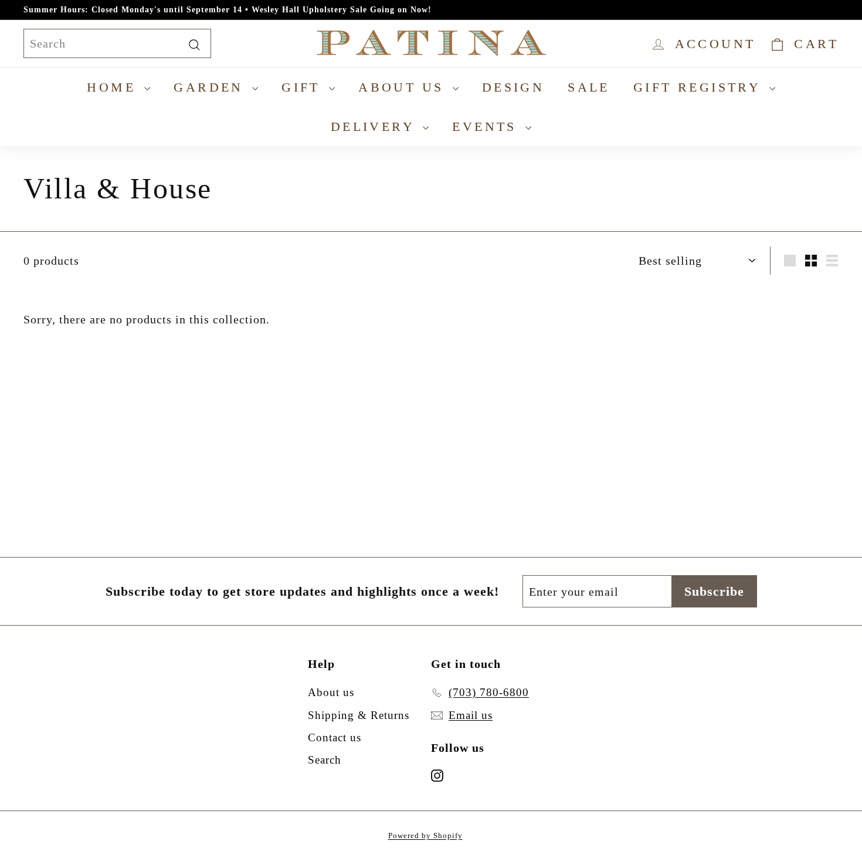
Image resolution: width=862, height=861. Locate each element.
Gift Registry (699, 87)
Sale (589, 87)
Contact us (334, 737)
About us (404, 87)
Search (324, 760)
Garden (211, 87)
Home (114, 87)
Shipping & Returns (358, 715)
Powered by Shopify (425, 835)
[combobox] (117, 43)
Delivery (375, 126)
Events (487, 126)
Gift (303, 87)
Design (513, 87)
